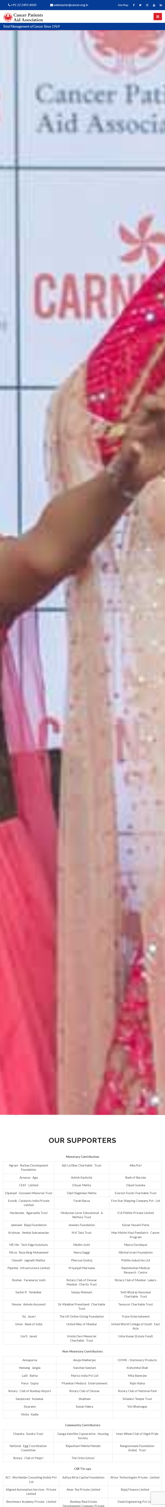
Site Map (123, 5)
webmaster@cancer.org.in (70, 5)
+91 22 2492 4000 (23, 5)
